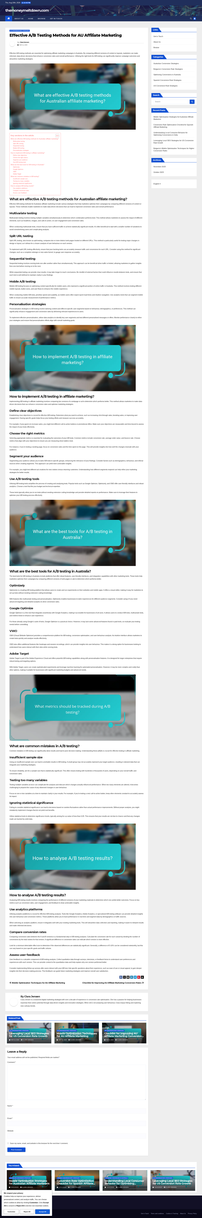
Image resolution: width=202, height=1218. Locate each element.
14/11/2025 (15, 1187)
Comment (11, 1062)
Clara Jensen (24, 42)
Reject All (27, 1212)
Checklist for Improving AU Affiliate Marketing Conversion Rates (112, 983)
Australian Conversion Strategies (166, 63)
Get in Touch (56, 19)
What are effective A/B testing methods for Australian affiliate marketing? (35, 139)
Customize (11, 1212)
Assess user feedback (20, 193)
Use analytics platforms (20, 188)
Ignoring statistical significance (22, 183)
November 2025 (159, 167)
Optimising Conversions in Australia (167, 75)
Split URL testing (18, 143)
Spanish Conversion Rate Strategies (167, 80)
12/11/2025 (158, 1187)
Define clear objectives (20, 155)
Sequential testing (18, 146)
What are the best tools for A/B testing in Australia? (27, 164)
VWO (14, 171)
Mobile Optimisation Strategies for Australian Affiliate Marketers (29, 1182)
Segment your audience (20, 160)
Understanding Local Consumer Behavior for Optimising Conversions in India (124, 1183)
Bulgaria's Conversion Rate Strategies (168, 69)
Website (10, 1131)
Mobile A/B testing (18, 148)
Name (10, 1106)
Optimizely (16, 167)
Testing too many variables (21, 181)
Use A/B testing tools (19, 162)
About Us (18, 19)
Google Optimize (18, 169)
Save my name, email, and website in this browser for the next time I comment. (39, 1143)
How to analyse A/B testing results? (22, 186)
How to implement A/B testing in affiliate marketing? (28, 153)
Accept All (42, 1212)
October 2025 (158, 172)
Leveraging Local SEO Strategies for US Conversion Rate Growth (29, 1035)
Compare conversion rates (21, 190)
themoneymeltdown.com (27, 10)
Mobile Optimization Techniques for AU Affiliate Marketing (38, 983)
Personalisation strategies (21, 150)
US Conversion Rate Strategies (19, 30)
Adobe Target (17, 174)
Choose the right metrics (20, 157)
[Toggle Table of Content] (56, 136)
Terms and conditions (157, 1213)
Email (10, 1118)
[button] (191, 18)
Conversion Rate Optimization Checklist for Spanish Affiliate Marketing (75, 1183)
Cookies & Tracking (172, 1213)
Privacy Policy (192, 1213)
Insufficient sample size (20, 179)
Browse (41, 19)
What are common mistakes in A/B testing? (25, 176)
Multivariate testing (19, 141)
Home (30, 19)
